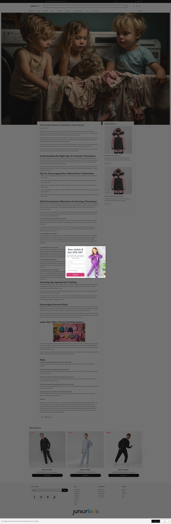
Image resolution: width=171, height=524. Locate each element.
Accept (164, 521)
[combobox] (75, 270)
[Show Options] (82, 270)
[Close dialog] (104, 248)
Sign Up (75, 275)
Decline (155, 521)
